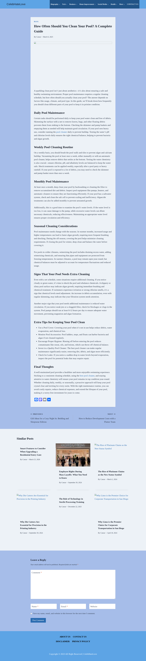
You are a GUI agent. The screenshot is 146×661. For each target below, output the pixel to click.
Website (93, 606)
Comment (37, 572)
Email (64, 606)
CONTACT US (132, 4)
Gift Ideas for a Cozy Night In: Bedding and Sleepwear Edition (50, 418)
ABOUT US (65, 636)
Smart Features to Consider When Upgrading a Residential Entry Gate (33, 451)
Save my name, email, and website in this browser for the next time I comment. (64, 613)
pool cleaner (61, 132)
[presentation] (73, 454)
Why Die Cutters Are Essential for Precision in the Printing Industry (33, 525)
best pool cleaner (87, 375)
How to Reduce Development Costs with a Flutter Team (97, 418)
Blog (36, 21)
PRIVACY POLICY (81, 641)
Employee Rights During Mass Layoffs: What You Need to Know (73, 474)
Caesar (38, 37)
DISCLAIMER (63, 641)
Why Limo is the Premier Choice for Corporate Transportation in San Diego (111, 525)
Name (35, 606)
